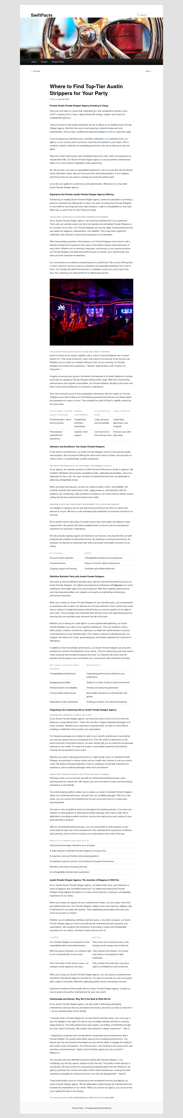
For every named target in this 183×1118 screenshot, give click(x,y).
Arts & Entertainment (77, 1097)
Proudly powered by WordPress (98, 1108)
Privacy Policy (58, 61)
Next (149, 71)
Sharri (91, 1097)
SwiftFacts (41, 15)
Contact (44, 61)
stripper (102, 131)
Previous (35, 71)
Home (34, 61)
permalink (110, 1097)
